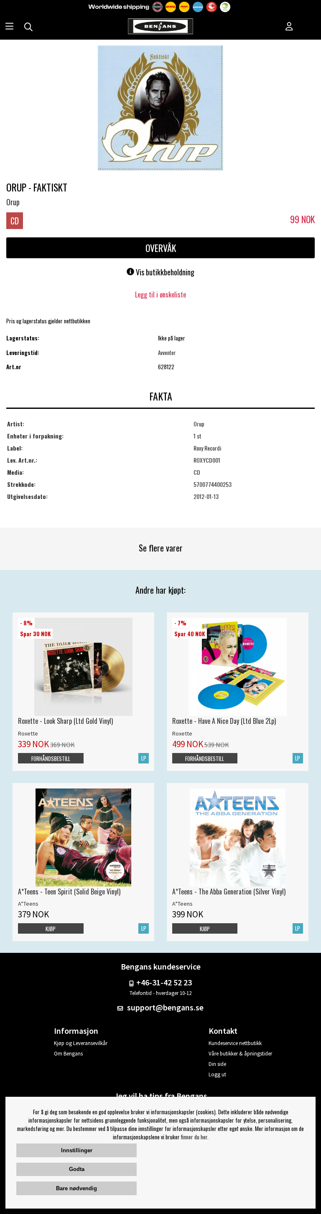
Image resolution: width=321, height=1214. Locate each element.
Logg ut (217, 1074)
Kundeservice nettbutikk (235, 1043)
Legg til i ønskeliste (160, 295)
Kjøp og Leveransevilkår (80, 1043)
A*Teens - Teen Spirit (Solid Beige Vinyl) (69, 892)
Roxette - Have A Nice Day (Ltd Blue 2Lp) (224, 721)
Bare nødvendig (76, 1188)
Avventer (167, 352)
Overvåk (160, 247)
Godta (76, 1169)
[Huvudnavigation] (9, 27)
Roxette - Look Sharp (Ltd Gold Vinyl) (65, 721)
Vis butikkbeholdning (164, 272)
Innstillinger (76, 1150)
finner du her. (195, 1137)
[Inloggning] (289, 27)
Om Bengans (68, 1053)
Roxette (28, 733)
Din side (217, 1064)
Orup (13, 201)
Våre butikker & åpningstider (240, 1053)
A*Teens (28, 903)
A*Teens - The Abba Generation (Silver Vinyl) (228, 892)
